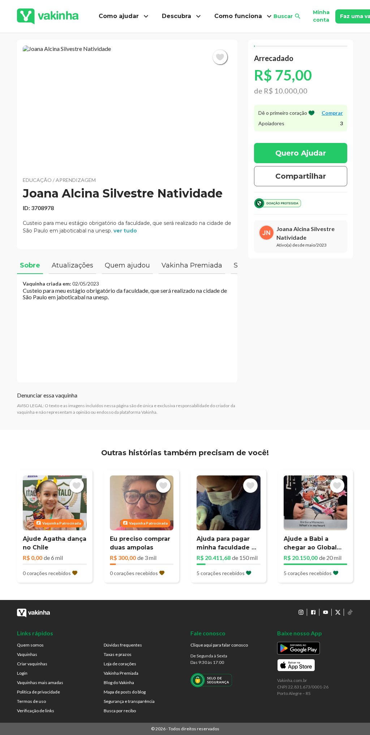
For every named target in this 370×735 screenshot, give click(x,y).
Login (22, 673)
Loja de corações (120, 663)
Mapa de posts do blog (125, 692)
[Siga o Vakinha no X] (338, 612)
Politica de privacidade (38, 692)
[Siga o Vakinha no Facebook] (313, 612)
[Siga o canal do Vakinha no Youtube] (325, 612)
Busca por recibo (120, 710)
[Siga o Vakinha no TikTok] (350, 612)
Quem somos (30, 645)
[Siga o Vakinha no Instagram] (301, 612)
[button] (127, 106)
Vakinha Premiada (121, 673)
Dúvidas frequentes (123, 645)
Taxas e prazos (118, 654)
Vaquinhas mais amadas (40, 682)
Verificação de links (35, 710)
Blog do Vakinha (119, 682)
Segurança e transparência (129, 701)
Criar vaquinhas (32, 663)
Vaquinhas (27, 654)
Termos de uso (31, 701)
